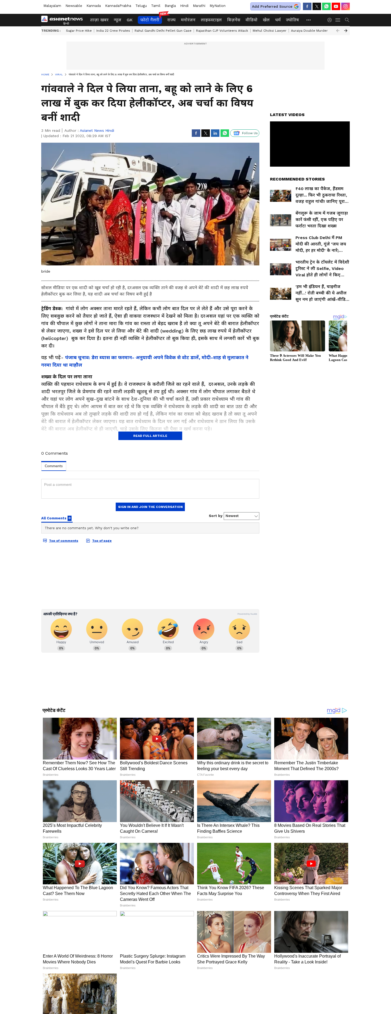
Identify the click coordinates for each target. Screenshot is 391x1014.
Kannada (93, 6)
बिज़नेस (233, 19)
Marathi (199, 6)
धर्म (278, 19)
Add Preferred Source (272, 6)
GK (129, 19)
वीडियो (251, 19)
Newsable (73, 6)
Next (346, 31)
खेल (266, 19)
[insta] (345, 6)
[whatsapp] (326, 6)
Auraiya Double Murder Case (314, 30)
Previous (338, 31)
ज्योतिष (292, 19)
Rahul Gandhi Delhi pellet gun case (163, 30)
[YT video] (336, 6)
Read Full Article (150, 436)
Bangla (170, 6)
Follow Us (250, 133)
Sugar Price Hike (79, 30)
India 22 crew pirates (113, 30)
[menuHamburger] (338, 20)
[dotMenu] (308, 20)
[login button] (330, 20)
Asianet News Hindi (97, 130)
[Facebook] (307, 6)
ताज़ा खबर (99, 19)
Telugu (141, 6)
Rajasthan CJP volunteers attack (222, 30)
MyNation (218, 6)
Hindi (184, 6)
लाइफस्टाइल (211, 19)
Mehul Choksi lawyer (269, 30)
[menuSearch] (347, 20)
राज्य (171, 19)
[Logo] (63, 20)
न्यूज (117, 19)
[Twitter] (317, 6)
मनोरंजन (188, 19)
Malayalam (52, 6)
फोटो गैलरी (149, 19)
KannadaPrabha (118, 6)
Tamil (155, 6)
